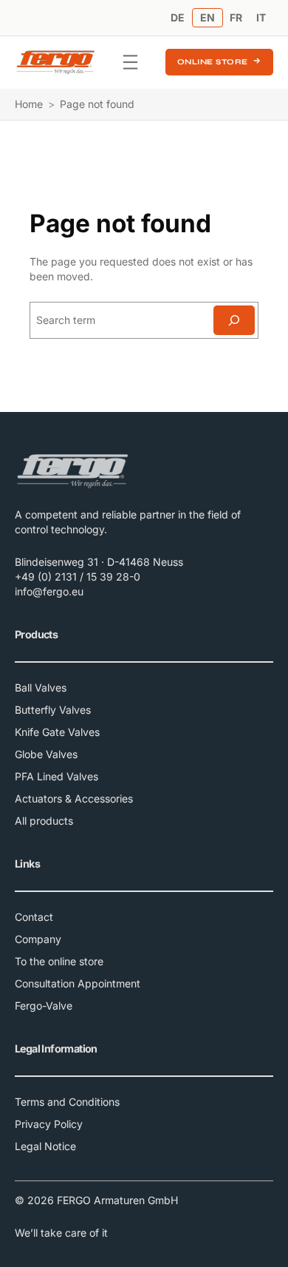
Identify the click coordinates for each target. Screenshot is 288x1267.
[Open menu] (130, 62)
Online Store (212, 62)
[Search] (234, 320)
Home (29, 104)
